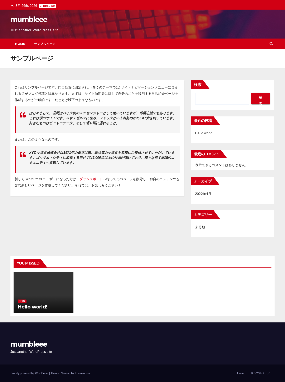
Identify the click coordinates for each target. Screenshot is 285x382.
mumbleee (28, 19)
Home (20, 44)
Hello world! (204, 133)
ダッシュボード (91, 179)
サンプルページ (44, 44)
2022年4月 (203, 194)
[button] (271, 43)
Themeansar (82, 373)
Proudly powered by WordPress (29, 373)
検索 (198, 84)
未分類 (200, 227)
